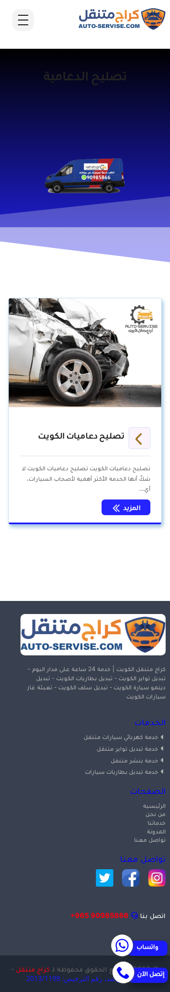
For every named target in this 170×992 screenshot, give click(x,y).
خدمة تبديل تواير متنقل (127, 748)
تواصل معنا (150, 839)
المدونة (156, 831)
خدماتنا (157, 822)
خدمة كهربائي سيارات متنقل (121, 736)
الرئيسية (154, 805)
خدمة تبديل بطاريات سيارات (121, 771)
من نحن (156, 813)
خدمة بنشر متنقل (134, 760)
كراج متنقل (33, 969)
